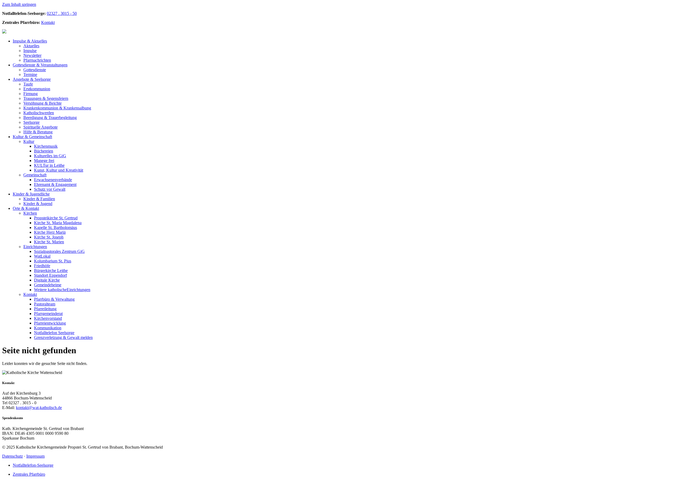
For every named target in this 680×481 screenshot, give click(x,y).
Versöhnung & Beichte (42, 103)
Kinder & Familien (39, 199)
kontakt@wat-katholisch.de (39, 407)
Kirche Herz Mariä (50, 232)
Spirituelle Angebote (40, 127)
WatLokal (42, 256)
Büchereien (43, 151)
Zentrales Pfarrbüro (29, 474)
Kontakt (48, 22)
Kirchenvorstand (48, 318)
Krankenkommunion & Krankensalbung (57, 108)
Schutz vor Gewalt (49, 189)
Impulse (30, 50)
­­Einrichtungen (62, 289)
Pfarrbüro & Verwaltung (54, 299)
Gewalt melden (63, 337)
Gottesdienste (34, 69)
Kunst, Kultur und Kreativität (58, 170)
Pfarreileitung (45, 309)
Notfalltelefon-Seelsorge (33, 465)
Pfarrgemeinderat (48, 313)
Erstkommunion (36, 89)
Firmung (30, 93)
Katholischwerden (38, 112)
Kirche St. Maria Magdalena (58, 222)
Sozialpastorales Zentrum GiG (59, 251)
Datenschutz (12, 456)
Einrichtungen (35, 246)
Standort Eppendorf (50, 275)
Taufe (28, 84)
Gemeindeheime (47, 285)
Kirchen (30, 213)
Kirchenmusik (46, 146)
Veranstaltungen (40, 65)
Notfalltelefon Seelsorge (54, 332)
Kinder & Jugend (37, 203)
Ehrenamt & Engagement (55, 184)
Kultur (28, 141)
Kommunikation (47, 328)
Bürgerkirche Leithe (51, 270)
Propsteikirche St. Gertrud (56, 218)
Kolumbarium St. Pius (52, 261)
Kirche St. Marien (49, 242)
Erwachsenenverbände (53, 179)
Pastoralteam (44, 304)
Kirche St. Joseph (48, 237)
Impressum (35, 456)
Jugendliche (31, 194)
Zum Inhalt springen (19, 4)
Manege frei (44, 160)
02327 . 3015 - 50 (62, 13)
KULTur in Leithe (49, 165)
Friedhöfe (42, 265)
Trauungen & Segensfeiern (45, 98)
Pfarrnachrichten (37, 60)
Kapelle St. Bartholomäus (55, 227)
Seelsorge (32, 79)
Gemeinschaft (32, 136)
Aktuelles (30, 41)
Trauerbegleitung (50, 117)
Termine (30, 74)
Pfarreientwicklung (50, 323)
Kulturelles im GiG (50, 156)
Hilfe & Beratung (38, 132)
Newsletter (32, 55)
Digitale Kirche (47, 280)
